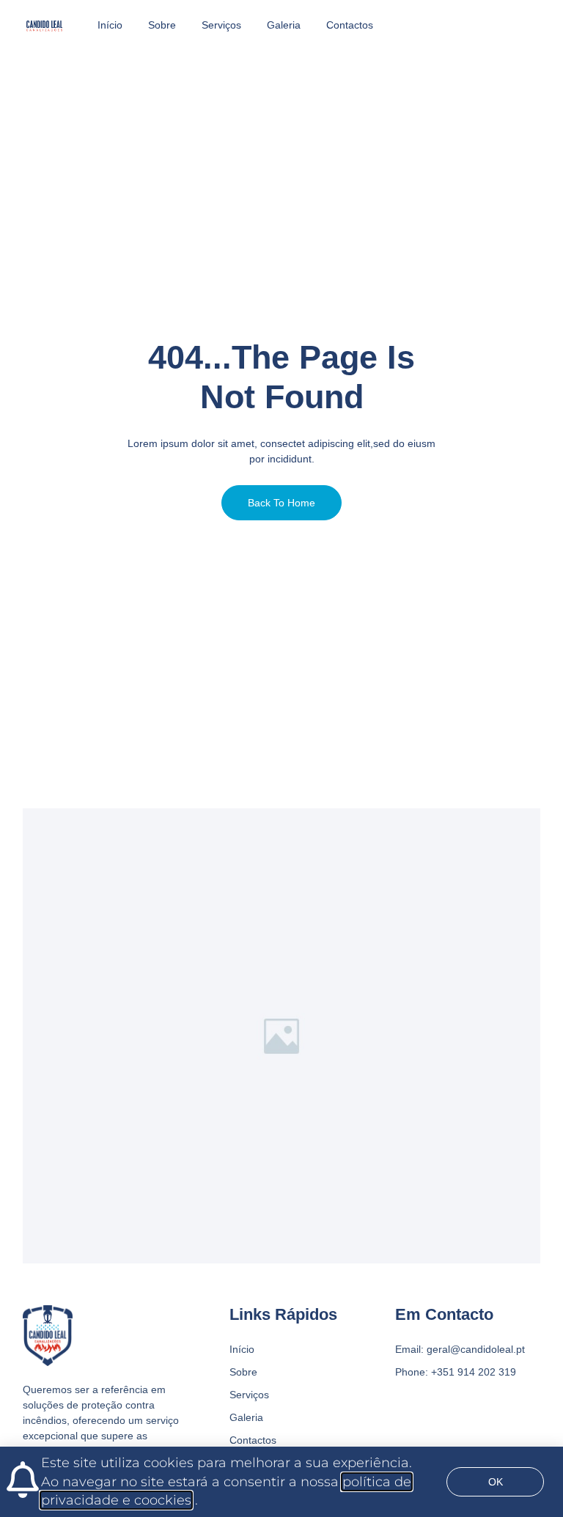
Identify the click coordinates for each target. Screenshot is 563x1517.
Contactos (349, 25)
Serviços (221, 25)
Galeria (284, 25)
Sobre (162, 25)
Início (109, 25)
